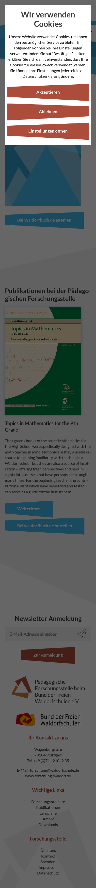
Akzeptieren (48, 92)
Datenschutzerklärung (41, 76)
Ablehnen (48, 111)
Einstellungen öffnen (48, 131)
